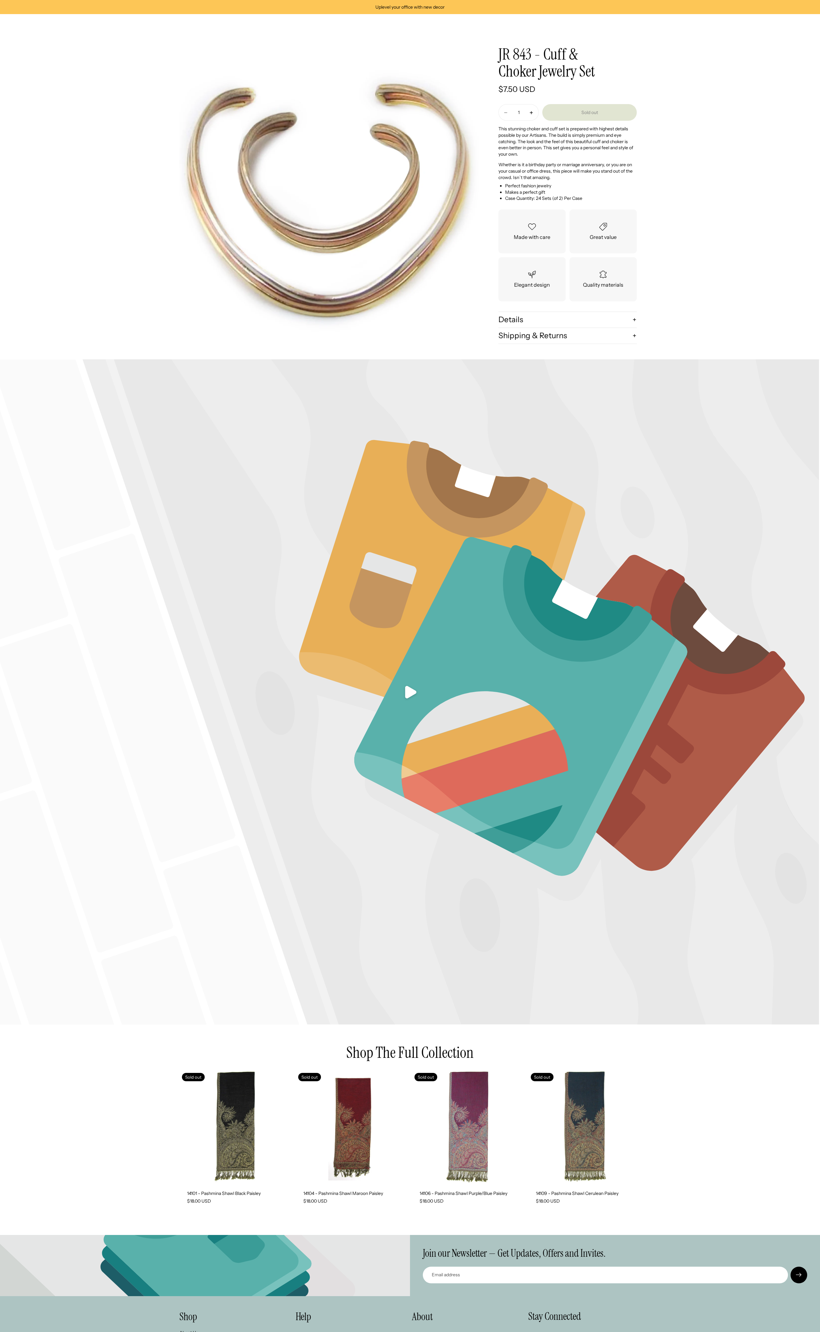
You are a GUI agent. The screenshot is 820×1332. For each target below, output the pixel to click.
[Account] (619, 25)
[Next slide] (398, 1126)
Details (510, 319)
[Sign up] (799, 1275)
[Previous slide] (305, 1126)
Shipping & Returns (532, 335)
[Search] (606, 25)
